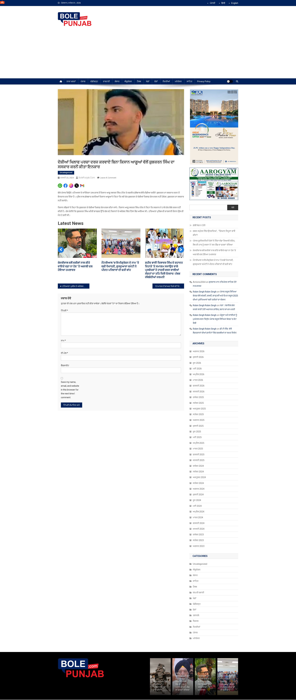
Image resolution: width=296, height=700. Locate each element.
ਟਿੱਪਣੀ (64, 310)
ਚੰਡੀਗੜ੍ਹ (94, 81)
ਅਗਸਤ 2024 (198, 489)
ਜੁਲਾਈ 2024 (198, 494)
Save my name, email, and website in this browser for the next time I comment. (70, 390)
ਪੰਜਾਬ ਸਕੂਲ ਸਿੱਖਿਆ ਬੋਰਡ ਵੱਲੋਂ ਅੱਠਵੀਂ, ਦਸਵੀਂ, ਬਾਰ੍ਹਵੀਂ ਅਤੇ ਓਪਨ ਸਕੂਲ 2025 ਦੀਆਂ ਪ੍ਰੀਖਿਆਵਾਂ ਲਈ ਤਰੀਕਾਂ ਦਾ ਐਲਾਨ (215, 295)
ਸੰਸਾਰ (117, 81)
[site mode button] (230, 81)
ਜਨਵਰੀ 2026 (198, 391)
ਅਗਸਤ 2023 (198, 546)
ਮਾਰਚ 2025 (198, 448)
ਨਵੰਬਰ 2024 (198, 471)
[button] (61, 250)
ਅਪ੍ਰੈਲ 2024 (198, 511)
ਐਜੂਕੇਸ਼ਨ (128, 81)
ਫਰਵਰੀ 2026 (198, 385)
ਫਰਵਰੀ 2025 (198, 454)
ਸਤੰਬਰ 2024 (198, 483)
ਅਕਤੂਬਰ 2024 (199, 477)
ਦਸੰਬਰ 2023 (198, 534)
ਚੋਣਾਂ (156, 81)
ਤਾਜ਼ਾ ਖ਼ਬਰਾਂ (71, 81)
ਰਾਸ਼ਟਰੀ (106, 81)
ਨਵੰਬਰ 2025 (198, 403)
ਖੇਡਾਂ (147, 81)
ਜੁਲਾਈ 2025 (198, 426)
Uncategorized (66, 172)
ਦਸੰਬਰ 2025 (198, 397)
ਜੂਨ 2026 (197, 363)
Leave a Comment (108, 178)
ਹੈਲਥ (139, 81)
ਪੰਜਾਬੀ (212, 3)
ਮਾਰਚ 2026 (198, 380)
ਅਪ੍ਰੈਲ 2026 (198, 374)
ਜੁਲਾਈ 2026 (198, 357)
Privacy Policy (203, 81)
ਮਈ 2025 (197, 437)
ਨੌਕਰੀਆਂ (166, 81)
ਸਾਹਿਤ (189, 81)
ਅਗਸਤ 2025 (198, 420)
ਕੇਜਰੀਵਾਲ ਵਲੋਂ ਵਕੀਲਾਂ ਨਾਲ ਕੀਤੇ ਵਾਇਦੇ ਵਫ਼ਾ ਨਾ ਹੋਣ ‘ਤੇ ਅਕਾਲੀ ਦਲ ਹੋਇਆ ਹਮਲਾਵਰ (75, 266)
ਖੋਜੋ (232, 207)
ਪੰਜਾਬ (83, 81)
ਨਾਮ (63, 340)
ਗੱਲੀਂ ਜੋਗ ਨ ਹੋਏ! (199, 225)
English (234, 3)
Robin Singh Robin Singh (204, 291)
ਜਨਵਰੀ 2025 (198, 460)
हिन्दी (223, 3)
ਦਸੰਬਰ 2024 (198, 466)
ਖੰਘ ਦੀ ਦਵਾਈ (198, 592)
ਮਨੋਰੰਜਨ (178, 81)
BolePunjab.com (87, 177)
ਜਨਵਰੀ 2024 (198, 529)
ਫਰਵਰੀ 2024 (198, 523)
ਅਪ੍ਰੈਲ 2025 (198, 443)
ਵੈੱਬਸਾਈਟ (65, 365)
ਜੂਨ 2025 (197, 431)
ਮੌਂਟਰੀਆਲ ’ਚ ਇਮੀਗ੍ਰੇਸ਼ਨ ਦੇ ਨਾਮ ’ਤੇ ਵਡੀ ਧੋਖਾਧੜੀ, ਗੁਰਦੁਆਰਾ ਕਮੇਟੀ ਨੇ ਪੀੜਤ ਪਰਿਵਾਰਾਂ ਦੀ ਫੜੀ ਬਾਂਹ (120, 266)
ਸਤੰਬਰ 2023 (198, 540)
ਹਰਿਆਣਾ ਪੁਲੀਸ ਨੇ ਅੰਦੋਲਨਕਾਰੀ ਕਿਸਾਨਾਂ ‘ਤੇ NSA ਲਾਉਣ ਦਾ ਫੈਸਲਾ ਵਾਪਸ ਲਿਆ (75, 286)
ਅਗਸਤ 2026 (198, 351)
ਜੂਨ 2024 (197, 500)
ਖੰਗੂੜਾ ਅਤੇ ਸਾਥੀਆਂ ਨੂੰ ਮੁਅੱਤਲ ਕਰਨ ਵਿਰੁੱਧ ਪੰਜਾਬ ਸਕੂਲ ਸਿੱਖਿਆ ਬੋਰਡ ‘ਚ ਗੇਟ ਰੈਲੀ (215, 319)
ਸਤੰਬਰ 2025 (198, 414)
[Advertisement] (148, 55)
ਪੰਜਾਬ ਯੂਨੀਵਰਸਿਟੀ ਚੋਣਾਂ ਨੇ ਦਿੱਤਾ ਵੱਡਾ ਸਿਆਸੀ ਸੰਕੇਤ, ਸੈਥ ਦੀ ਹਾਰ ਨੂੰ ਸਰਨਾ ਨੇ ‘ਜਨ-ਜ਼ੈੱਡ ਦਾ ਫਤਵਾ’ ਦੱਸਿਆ (214, 242)
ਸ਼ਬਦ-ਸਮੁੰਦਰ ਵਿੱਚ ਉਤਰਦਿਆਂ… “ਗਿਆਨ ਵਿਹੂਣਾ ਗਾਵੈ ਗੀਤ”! (214, 233)
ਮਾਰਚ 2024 (198, 517)
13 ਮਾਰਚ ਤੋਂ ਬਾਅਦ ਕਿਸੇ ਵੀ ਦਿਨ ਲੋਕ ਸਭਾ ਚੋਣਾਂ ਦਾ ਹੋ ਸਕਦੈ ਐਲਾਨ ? (169, 286)
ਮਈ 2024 (197, 506)
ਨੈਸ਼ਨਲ (195, 621)
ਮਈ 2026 (197, 368)
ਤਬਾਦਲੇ (196, 615)
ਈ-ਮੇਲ (64, 353)
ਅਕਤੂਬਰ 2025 (199, 408)
